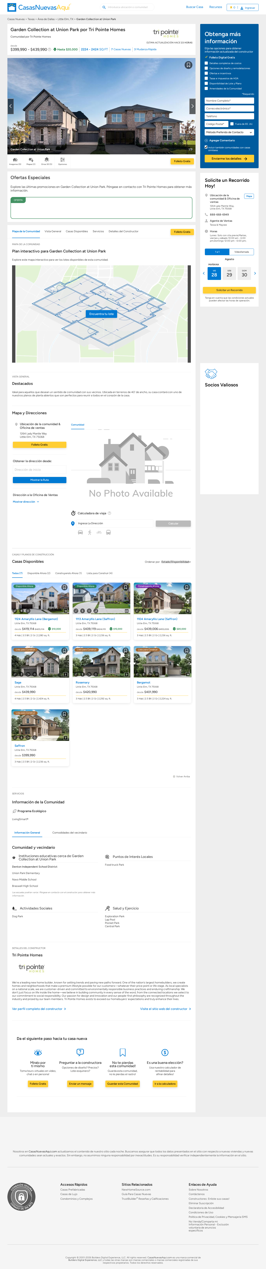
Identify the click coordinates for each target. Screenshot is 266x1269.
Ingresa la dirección (90, 523)
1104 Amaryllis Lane (157, 619)
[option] (214, 273)
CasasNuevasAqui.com (43, 1151)
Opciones (62, 164)
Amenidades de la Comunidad (226, 88)
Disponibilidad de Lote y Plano (225, 83)
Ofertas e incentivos (220, 73)
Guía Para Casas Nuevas (136, 1194)
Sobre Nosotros (198, 1189)
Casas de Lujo (68, 1194)
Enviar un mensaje (80, 1083)
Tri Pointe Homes (27, 955)
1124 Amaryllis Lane (36, 619)
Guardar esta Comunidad (122, 1083)
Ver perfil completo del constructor (37, 1009)
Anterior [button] (204, 273)
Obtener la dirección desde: (32, 461)
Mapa (249, 196)
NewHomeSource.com (136, 1189)
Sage (18, 682)
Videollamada (241, 252)
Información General (27, 832)
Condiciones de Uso (201, 1212)
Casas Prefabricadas (72, 1189)
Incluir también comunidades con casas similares (229, 149)
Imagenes (15, 164)
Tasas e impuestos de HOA (224, 78)
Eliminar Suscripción (201, 1203)
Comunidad (77, 424)
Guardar (188, 67)
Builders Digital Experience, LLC (85, 1260)
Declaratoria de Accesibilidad (206, 1208)
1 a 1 (217, 252)
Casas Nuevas (121, 49)
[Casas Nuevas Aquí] (39, 8)
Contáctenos (197, 1194)
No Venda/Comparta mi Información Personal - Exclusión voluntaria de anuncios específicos (209, 1226)
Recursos (215, 7)
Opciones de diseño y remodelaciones (230, 68)
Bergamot (143, 682)
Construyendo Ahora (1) (68, 573)
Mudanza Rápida (145, 49)
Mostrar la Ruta (39, 480)
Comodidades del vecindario (69, 832)
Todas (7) (17, 573)
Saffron (20, 746)
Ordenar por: (152, 562)
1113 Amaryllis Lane (95, 619)
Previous (10, 106)
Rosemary (82, 682)
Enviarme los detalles (227, 158)
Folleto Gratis (182, 161)
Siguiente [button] (254, 273)
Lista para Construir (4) (100, 573)
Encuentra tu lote (101, 314)
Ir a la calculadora (165, 1083)
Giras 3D (46, 164)
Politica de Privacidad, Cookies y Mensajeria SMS (218, 1217)
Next (192, 106)
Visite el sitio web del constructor (163, 1009)
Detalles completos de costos (225, 63)
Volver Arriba (183, 776)
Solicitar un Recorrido (229, 290)
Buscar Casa (194, 7)
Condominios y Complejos (76, 1198)
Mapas (30, 164)
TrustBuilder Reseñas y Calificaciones (145, 1198)
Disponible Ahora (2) (38, 573)
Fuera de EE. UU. (244, 124)
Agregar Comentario (222, 140)
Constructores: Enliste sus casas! (209, 1198)
